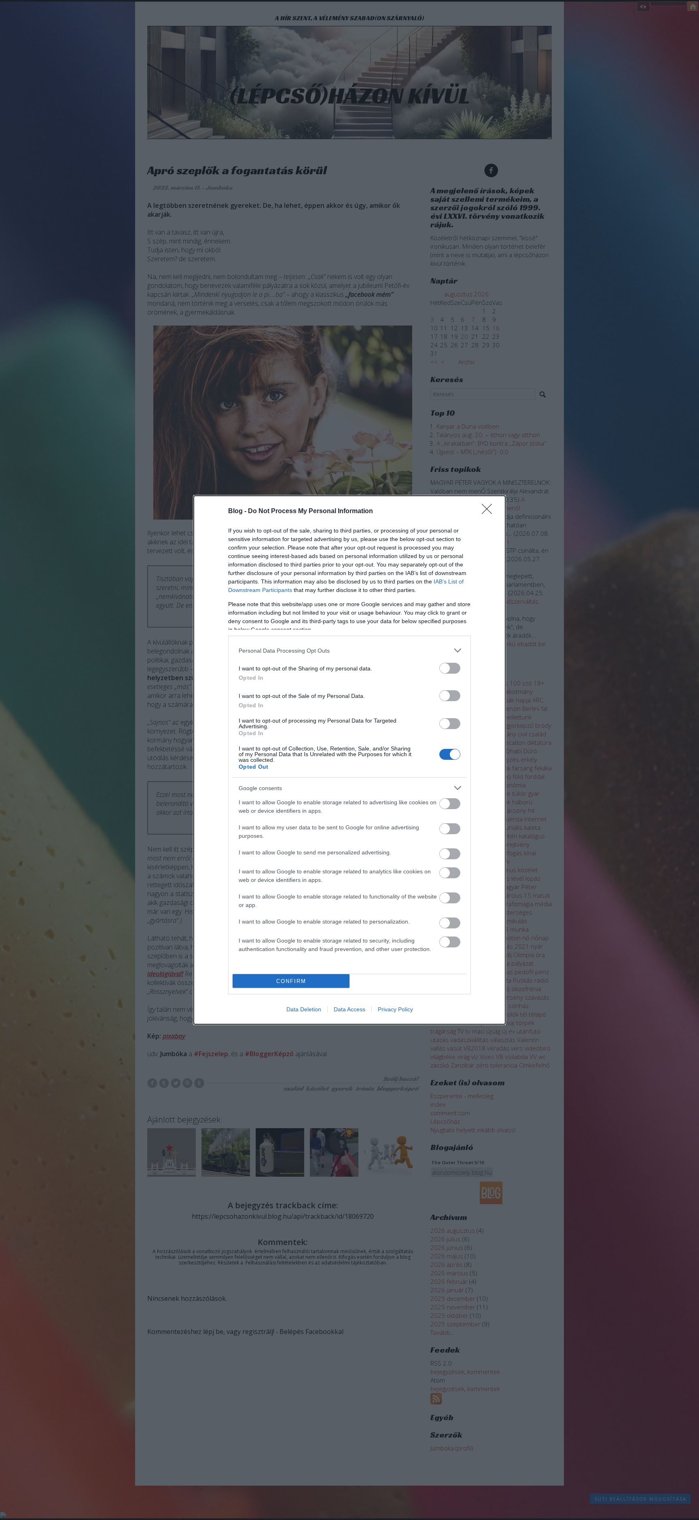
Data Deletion (303, 1009)
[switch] (449, 668)
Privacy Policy (395, 1009)
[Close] (489, 511)
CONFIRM (291, 981)
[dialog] (349, 760)
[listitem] (349, 650)
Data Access (349, 1009)
